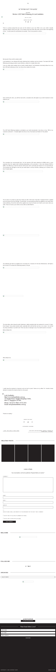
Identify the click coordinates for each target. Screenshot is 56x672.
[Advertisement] (28, 605)
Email (4, 500)
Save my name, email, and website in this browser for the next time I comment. (23, 511)
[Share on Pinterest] (26, 22)
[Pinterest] (27, 566)
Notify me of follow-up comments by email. (15, 515)
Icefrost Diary (28, 9)
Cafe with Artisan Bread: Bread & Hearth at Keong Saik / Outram (41, 431)
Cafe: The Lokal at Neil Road (11, 430)
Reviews (28, 12)
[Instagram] (25, 566)
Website (5, 505)
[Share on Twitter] (28, 22)
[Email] (29, 566)
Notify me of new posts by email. (12, 518)
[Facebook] (30, 566)
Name (4, 495)
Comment (5, 476)
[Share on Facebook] (30, 22)
